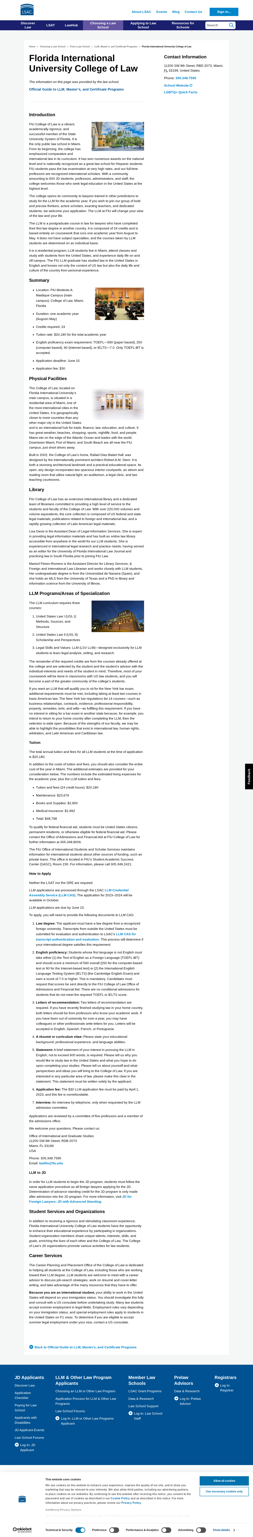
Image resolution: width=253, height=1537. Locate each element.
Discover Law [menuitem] (28, 25)
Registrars (225, 1377)
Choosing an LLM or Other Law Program (85, 1391)
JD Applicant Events (29, 1430)
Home (32, 46)
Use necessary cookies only (224, 1491)
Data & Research (141, 1398)
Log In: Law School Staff (148, 1416)
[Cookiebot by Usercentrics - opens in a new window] (22, 1530)
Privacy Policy (131, 1502)
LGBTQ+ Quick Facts (180, 92)
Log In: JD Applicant (27, 1447)
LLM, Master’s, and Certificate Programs (115, 46)
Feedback (249, 776)
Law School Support (143, 1406)
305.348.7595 (186, 78)
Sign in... (224, 12)
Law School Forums (29, 1437)
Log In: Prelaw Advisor (190, 1401)
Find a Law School (80, 46)
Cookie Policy (120, 1498)
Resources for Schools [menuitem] (183, 25)
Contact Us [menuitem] (193, 12)
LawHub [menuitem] (71, 25)
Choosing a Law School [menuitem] (103, 25)
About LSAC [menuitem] (141, 12)
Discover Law (25, 1385)
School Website (177, 85)
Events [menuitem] (161, 12)
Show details (221, 1530)
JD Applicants (29, 1377)
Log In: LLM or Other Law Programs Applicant (87, 1421)
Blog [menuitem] (176, 12)
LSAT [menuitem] (50, 25)
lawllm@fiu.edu (51, 1163)
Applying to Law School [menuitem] (143, 25)
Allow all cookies (224, 1480)
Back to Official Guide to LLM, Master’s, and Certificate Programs (86, 1347)
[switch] (114, 1530)
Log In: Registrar (227, 1388)
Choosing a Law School (52, 46)
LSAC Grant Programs (145, 1391)
